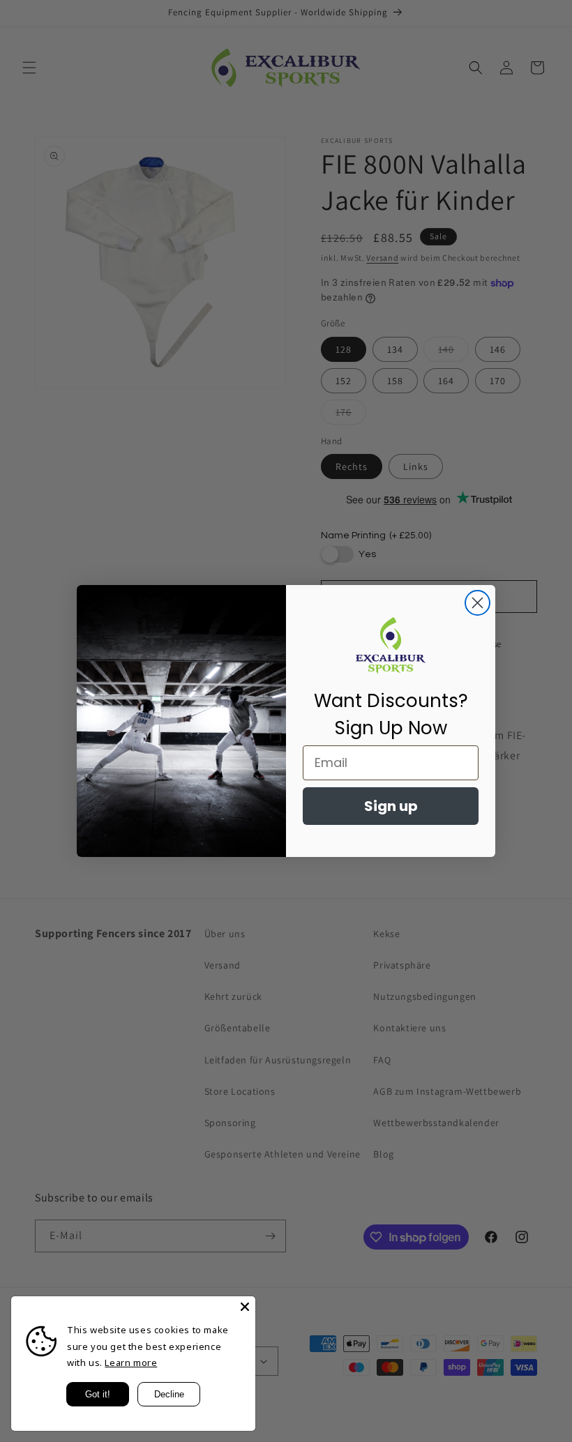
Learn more (131, 1362)
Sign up (391, 806)
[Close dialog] (477, 603)
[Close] (245, 1307)
